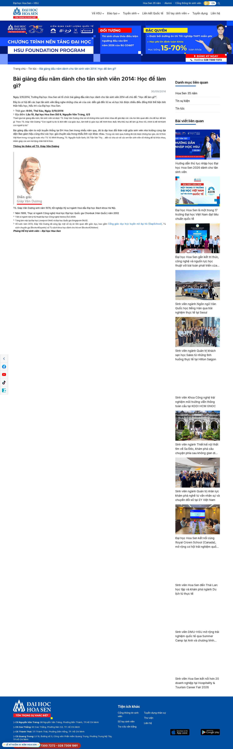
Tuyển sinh (130, 13)
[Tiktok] (4, 382)
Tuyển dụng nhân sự (155, 712)
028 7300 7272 (44, 745)
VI (207, 3)
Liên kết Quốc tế (152, 13)
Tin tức (32, 68)
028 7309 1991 (68, 745)
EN (213, 3)
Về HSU (97, 13)
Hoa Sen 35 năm (152, 3)
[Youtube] (4, 375)
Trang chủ (19, 68)
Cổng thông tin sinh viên (188, 3)
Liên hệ (215, 13)
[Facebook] (4, 367)
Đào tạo (112, 13)
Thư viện (148, 717)
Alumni (168, 3)
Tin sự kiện (182, 100)
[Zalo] (4, 390)
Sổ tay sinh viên (176, 13)
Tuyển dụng (200, 13)
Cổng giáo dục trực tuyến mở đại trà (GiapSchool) (134, 223)
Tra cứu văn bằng (127, 726)
